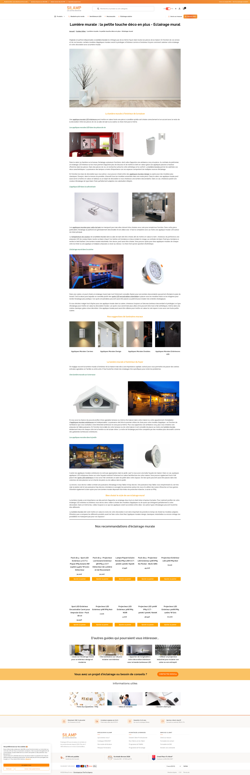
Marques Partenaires (104, 748)
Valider (185, 766)
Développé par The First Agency (83, 772)
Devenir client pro (164, 707)
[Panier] (184, 9)
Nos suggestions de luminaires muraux (125, 316)
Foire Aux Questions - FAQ (87, 707)
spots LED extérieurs (85, 478)
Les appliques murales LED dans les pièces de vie (87, 127)
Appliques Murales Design (110, 351)
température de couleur (81, 237)
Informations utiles (125, 683)
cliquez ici (28, 759)
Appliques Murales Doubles (139, 351)
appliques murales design (139, 174)
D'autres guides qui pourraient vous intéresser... (125, 638)
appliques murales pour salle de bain (86, 227)
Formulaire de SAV (166, 744)
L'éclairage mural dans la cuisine (81, 249)
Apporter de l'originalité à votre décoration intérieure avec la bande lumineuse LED (139, 659)
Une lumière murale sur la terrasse (82, 375)
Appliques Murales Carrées (82, 351)
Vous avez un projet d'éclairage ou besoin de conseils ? (110, 674)
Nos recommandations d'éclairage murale (125, 526)
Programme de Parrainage (137, 748)
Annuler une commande (167, 748)
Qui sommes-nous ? (103, 737)
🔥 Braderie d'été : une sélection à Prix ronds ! (15, 1)
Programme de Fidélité (136, 744)
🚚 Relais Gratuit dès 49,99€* (57, 1)
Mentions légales (172, 772)
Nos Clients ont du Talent (137, 741)
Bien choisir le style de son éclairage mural (125, 495)
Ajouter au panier (80, 579)
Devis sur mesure (165, 737)
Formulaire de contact (167, 741)
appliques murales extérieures (82, 422)
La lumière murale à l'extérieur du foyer (125, 362)
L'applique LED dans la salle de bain (82, 187)
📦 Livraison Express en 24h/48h (38, 1)
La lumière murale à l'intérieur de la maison (125, 113)
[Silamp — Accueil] (69, 736)
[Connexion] (179, 8)
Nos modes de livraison (104, 744)
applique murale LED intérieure (85, 119)
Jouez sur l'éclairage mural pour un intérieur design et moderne (82, 659)
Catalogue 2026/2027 (104, 741)
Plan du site (186, 772)
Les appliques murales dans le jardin (82, 437)
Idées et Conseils (125, 707)
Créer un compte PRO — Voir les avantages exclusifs (233, 1)
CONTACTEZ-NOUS (167, 674)
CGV (180, 772)
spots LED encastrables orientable (125, 296)
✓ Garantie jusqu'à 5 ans (74, 1)
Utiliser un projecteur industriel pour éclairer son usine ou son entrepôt (168, 659)
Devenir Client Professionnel (138, 737)
